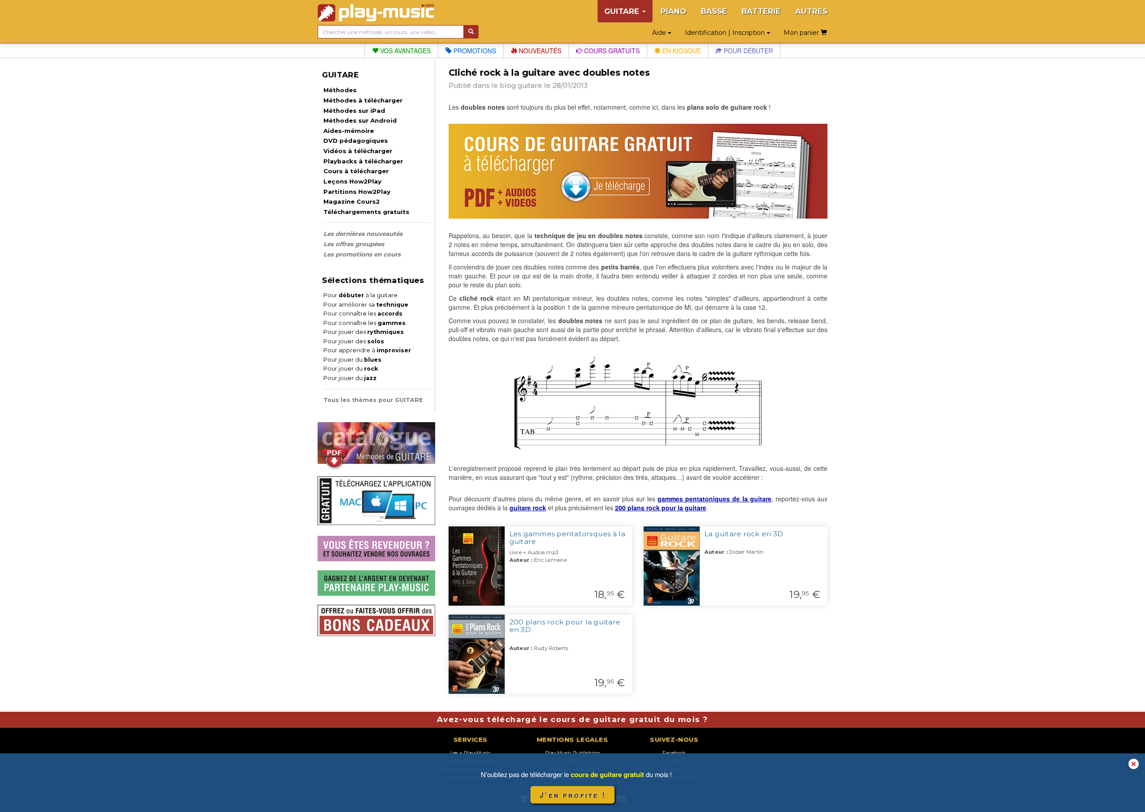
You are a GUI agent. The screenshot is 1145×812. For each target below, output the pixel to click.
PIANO (673, 11)
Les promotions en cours (362, 254)
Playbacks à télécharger (363, 161)
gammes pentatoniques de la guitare (714, 498)
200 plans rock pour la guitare (660, 507)
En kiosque (681, 50)
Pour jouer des (363, 332)
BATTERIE (761, 11)
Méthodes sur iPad (354, 110)
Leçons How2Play (352, 181)
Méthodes (339, 90)
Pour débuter (747, 50)
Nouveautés (539, 50)
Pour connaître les (363, 313)
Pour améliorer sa (365, 304)
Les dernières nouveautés (363, 233)
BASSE (714, 11)
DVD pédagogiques (355, 140)
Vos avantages (404, 50)
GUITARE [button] (622, 11)
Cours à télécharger (356, 171)
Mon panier (802, 33)
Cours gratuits (611, 50)
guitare (529, 85)
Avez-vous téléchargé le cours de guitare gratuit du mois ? (572, 719)
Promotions (474, 50)
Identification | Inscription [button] (726, 33)
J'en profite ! (572, 795)
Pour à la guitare (360, 295)
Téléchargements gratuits (366, 211)
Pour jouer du (352, 359)
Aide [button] (660, 33)
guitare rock (527, 507)
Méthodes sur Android (360, 120)
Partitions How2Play (356, 191)
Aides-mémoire (348, 130)
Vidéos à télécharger (357, 150)
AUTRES (811, 11)
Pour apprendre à (367, 350)
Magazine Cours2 (351, 201)
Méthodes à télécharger (363, 100)
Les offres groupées (353, 244)
